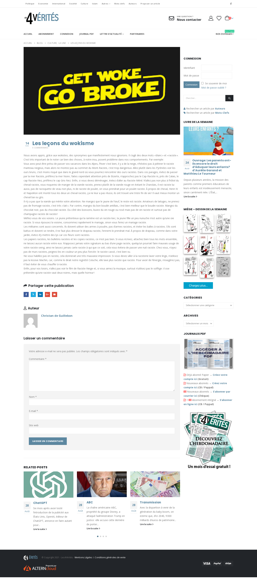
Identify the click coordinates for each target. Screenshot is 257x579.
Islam (95, 3)
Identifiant (189, 67)
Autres (105, 3)
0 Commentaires (40, 147)
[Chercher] (229, 98)
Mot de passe (191, 75)
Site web (33, 425)
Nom (33, 396)
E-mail (33, 411)
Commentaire (38, 359)
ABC (90, 502)
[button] (97, 536)
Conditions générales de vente (110, 557)
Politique (30, 3)
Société (73, 3)
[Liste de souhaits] (219, 18)
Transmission (150, 502)
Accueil (28, 33)
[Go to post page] (48, 484)
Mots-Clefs (222, 112)
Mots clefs (119, 3)
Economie (43, 3)
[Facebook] (231, 3)
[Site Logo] (41, 18)
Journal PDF (86, 33)
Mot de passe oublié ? (213, 87)
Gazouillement (33, 294)
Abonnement (46, 33)
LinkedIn (40, 294)
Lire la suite (39, 529)
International (58, 3)
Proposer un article (150, 3)
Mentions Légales (83, 557)
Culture (84, 3)
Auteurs (133, 3)
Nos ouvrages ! (224, 32)
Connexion (66, 33)
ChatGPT (40, 503)
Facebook (26, 294)
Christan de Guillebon (57, 316)
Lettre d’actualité (111, 33)
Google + (47, 294)
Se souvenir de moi (216, 83)
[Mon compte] (211, 18)
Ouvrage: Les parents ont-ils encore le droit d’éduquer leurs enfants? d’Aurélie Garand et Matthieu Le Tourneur (207, 167)
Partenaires (137, 33)
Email (54, 294)
